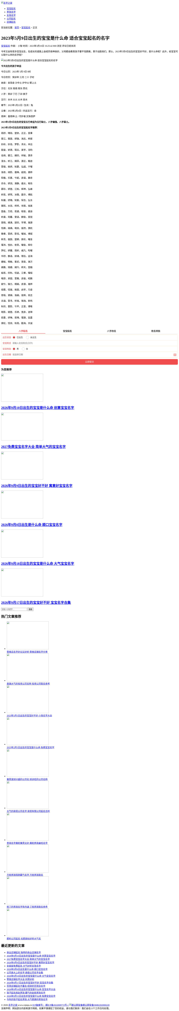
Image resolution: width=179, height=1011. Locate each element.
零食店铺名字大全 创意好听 (20, 979)
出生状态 (7, 337)
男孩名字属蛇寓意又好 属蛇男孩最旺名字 (27, 843)
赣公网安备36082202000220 (96, 1005)
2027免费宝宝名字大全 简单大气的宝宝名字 (33, 447)
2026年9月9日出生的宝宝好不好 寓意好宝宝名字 (36, 486)
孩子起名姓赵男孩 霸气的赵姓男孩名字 (26, 993)
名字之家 (13, 1005)
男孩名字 (11, 12)
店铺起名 (11, 22)
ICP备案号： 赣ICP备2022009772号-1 (50, 1005)
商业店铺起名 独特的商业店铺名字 (24, 952)
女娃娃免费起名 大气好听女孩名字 (24, 966)
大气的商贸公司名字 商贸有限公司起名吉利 (28, 811)
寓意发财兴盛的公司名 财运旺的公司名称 (27, 779)
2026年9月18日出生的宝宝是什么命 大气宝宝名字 (37, 563)
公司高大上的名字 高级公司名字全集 (25, 972)
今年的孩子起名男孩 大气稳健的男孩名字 (27, 999)
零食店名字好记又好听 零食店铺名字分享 (27, 652)
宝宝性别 (7, 349)
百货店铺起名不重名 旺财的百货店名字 (26, 986)
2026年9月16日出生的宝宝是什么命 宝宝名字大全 (31, 989)
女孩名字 (11, 15)
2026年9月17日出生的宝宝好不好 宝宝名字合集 (36, 602)
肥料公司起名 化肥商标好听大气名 (24, 938)
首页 (17, 27)
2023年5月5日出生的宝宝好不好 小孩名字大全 (29, 715)
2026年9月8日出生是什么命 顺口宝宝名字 (31, 525)
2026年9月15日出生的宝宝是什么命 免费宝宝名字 (31, 996)
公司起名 (11, 18)
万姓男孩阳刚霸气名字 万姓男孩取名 (25, 875)
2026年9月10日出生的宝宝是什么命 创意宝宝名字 (37, 408)
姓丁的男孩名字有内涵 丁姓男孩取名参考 (27, 907)
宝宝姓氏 (7, 343)
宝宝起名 (11, 8)
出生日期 (7, 354)
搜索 (30, 609)
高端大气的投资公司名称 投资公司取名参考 (28, 684)
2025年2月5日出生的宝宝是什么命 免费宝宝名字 (30, 747)
